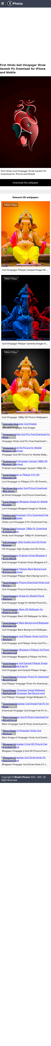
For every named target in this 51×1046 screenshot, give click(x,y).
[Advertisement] (25, 36)
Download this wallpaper (25, 182)
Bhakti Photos (22, 777)
